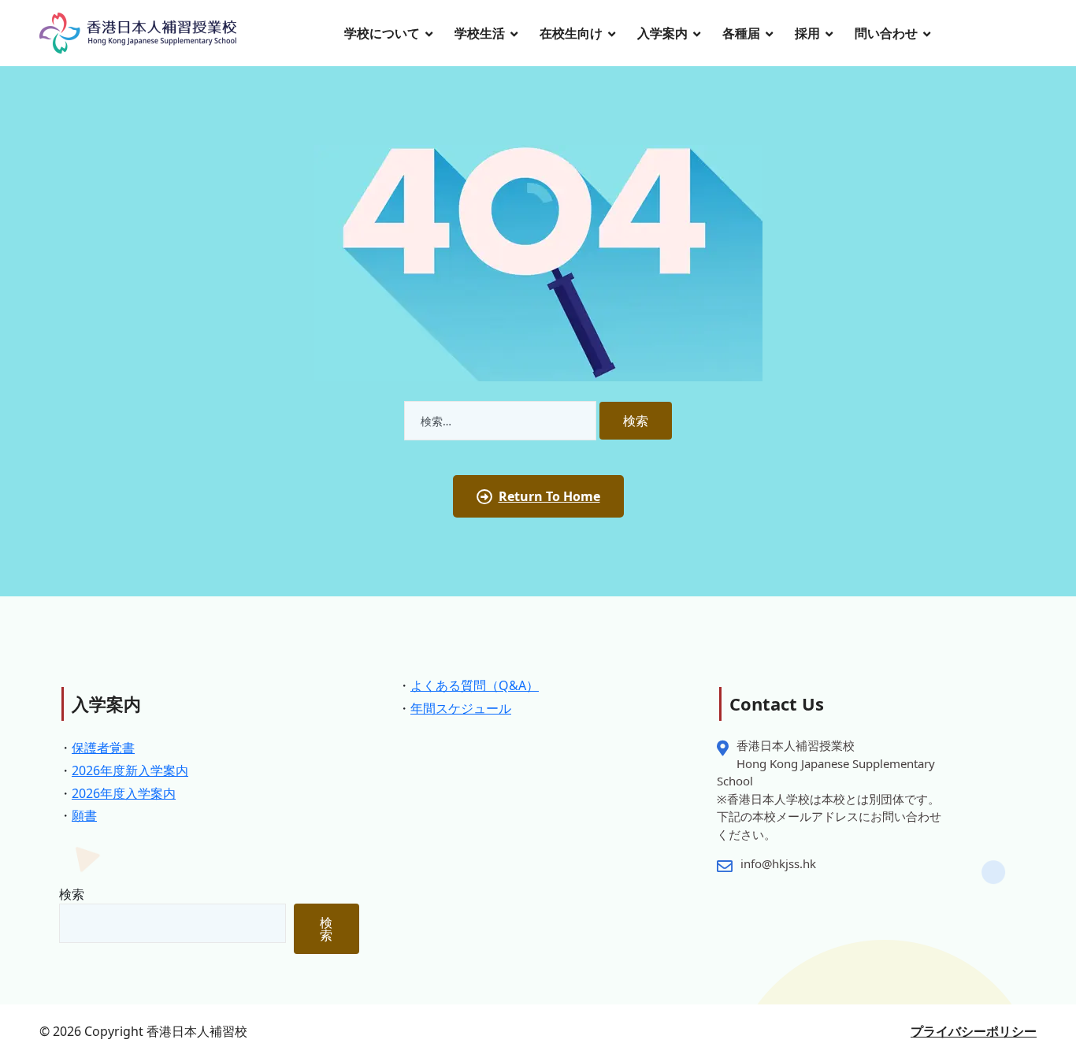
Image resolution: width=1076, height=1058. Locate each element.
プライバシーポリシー (974, 1031)
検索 (71, 894)
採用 (807, 33)
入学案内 (662, 33)
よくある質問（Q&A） (474, 685)
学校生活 (480, 33)
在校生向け (571, 33)
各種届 (741, 33)
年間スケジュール (460, 708)
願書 (84, 815)
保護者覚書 (103, 747)
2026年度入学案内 (124, 793)
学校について (382, 33)
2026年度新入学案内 (130, 770)
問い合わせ (886, 33)
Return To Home (549, 496)
